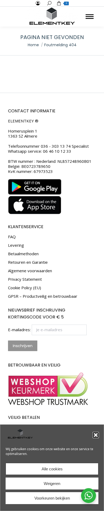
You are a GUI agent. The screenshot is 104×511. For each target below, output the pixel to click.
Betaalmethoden (23, 253)
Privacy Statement (25, 279)
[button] (95, 435)
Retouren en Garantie (28, 262)
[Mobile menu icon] (89, 16)
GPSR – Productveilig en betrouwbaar (42, 296)
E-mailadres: (20, 329)
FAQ (12, 236)
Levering (16, 245)
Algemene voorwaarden (30, 270)
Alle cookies (52, 469)
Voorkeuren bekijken (52, 498)
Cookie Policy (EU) (24, 287)
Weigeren (52, 483)
